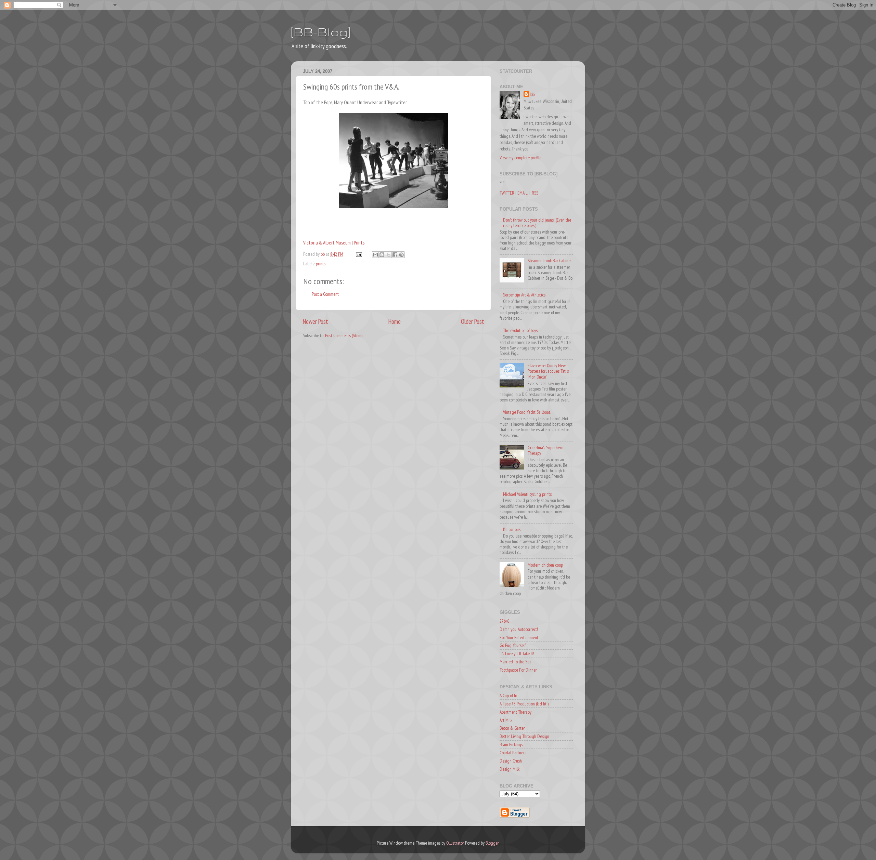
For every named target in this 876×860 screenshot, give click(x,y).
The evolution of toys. (520, 330)
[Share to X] (388, 254)
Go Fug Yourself (513, 645)
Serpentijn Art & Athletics (524, 295)
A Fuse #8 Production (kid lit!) (524, 704)
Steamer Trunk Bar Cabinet (550, 260)
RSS (535, 193)
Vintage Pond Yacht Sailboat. (527, 412)
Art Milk (506, 720)
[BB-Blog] (320, 32)
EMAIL (522, 193)
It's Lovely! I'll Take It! (517, 653)
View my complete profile (520, 158)
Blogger (492, 843)
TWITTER (507, 193)
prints (320, 264)
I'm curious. (512, 529)
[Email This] (375, 254)
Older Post (472, 321)
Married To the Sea (515, 662)
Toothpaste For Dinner (518, 670)
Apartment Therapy (515, 712)
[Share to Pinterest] (401, 254)
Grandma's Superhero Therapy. (545, 450)
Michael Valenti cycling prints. (527, 494)
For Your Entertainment (519, 637)
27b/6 (504, 621)
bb (532, 94)
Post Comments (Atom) (343, 335)
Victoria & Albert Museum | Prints (333, 242)
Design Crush (511, 761)
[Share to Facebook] (394, 254)
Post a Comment (325, 294)
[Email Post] (358, 254)
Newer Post (315, 321)
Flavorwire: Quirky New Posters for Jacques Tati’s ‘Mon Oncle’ (548, 371)
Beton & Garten (513, 728)
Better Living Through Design (524, 736)
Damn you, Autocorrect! (519, 629)
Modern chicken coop (545, 565)
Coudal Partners (513, 753)
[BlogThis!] (381, 254)
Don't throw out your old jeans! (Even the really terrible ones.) (537, 222)
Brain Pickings (511, 744)
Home (394, 321)
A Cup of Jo (508, 695)
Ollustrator (455, 843)
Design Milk (509, 769)
